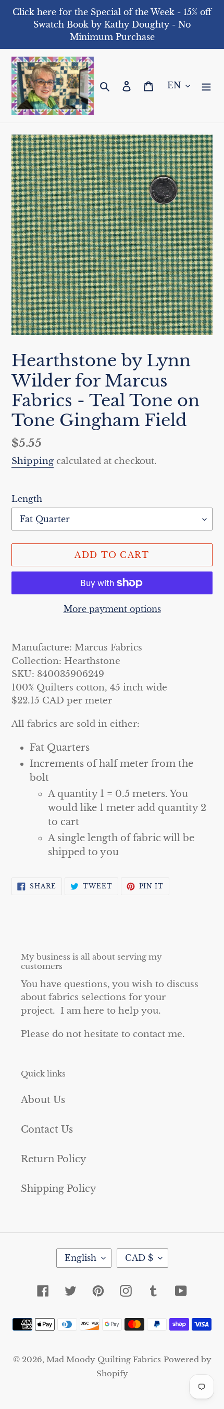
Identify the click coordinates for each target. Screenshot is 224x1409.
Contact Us (47, 1129)
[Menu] (206, 86)
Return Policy (53, 1159)
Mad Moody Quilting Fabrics (103, 1359)
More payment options (112, 609)
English (80, 1258)
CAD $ (139, 1258)
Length (26, 499)
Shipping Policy (58, 1188)
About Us (43, 1100)
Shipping (32, 461)
